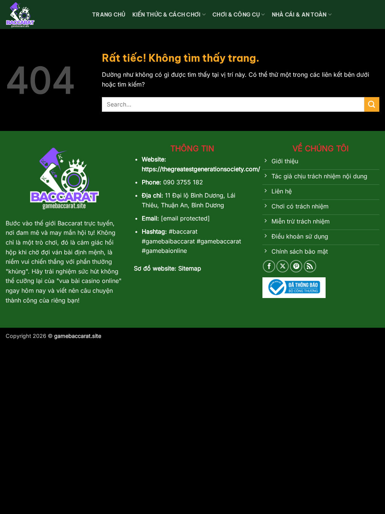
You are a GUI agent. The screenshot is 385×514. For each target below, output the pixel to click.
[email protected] (185, 218)
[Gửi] (371, 104)
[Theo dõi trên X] (282, 266)
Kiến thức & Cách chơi (166, 14)
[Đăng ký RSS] (310, 266)
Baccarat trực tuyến (84, 223)
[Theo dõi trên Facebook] (269, 266)
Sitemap (189, 268)
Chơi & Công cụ (236, 14)
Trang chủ (109, 14)
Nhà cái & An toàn (299, 14)
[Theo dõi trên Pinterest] (296, 266)
